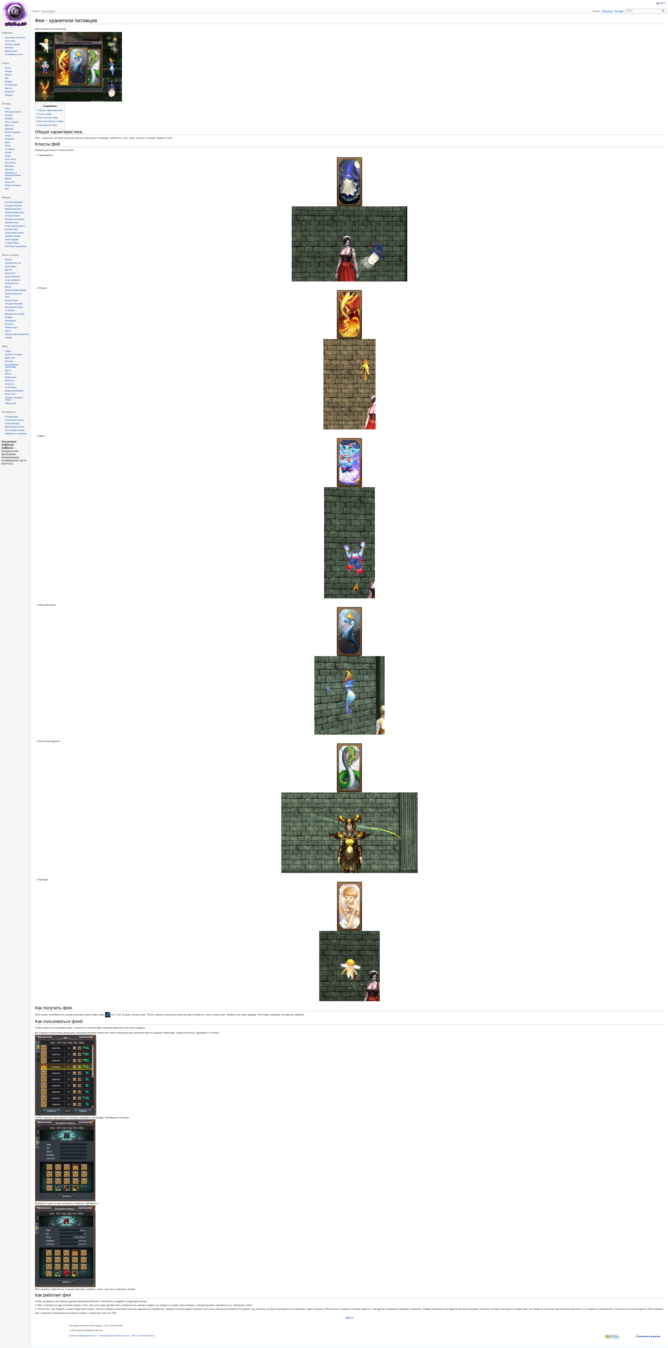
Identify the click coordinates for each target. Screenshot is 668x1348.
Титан (8, 68)
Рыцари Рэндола (13, 205)
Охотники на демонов (15, 246)
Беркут (8, 178)
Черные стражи (12, 236)
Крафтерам (10, 377)
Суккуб (8, 152)
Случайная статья (14, 54)
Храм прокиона (12, 276)
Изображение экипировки (12, 366)
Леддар (8, 317)
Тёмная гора (11, 327)
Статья (35, 11)
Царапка (9, 129)
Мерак (8, 287)
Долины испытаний (14, 314)
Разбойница (11, 85)
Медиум (9, 95)
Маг (7, 78)
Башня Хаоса (11, 300)
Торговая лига (12, 222)
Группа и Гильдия (13, 354)
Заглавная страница (15, 37)
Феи (7, 189)
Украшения (10, 403)
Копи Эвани (11, 266)
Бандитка (9, 91)
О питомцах (11, 387)
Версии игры (11, 51)
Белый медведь (12, 132)
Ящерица (9, 139)
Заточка (9, 361)
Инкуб (8, 156)
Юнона (8, 260)
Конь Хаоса (10, 159)
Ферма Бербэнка (13, 209)
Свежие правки (12, 44)
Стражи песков (12, 216)
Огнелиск (9, 169)
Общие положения (14, 391)
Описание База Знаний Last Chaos (114, 1336)
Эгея (7, 297)
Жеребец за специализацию (13, 174)
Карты (8, 370)
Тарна (8, 331)
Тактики (8, 115)
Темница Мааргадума (15, 290)
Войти (662, 3)
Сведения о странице (15, 433)
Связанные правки (14, 420)
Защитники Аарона (14, 233)
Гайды (8, 351)
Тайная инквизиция (14, 212)
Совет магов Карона (15, 226)
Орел (7, 142)
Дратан (8, 270)
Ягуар (8, 145)
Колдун (8, 81)
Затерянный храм (14, 307)
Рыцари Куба (11, 229)
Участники (10, 41)
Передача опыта (13, 112)
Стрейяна (10, 310)
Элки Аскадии (11, 239)
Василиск (9, 166)
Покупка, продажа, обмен (14, 398)
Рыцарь (9, 71)
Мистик (8, 88)
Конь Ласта (10, 163)
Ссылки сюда (11, 416)
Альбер (8, 337)
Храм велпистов (13, 263)
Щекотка (9, 125)
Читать (596, 11)
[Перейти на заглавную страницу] (15, 14)
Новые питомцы (13, 185)
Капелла (9, 324)
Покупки (9, 118)
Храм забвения (12, 280)
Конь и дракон (12, 122)
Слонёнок (10, 149)
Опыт (7, 108)
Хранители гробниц (14, 219)
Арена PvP (10, 273)
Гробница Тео (11, 283)
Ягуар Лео (10, 182)
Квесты (8, 374)
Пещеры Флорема (14, 303)
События (9, 384)
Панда (8, 135)
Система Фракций (14, 202)
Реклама (9, 47)
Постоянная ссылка (15, 430)
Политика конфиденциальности (83, 1336)
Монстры (9, 380)
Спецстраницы (12, 423)
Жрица (8, 75)
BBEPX (349, 1318)
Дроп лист (10, 358)
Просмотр (607, 11)
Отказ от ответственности (143, 1336)
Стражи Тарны (12, 243)
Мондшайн (10, 321)
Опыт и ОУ (10, 394)
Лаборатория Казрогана (17, 334)
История (619, 11)
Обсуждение (48, 11)
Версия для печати (14, 427)
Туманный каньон (13, 293)
